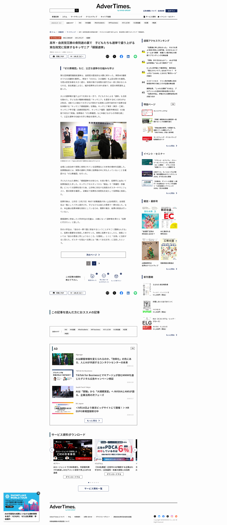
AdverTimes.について (57, 517)
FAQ (69, 517)
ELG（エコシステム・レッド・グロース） (164, 319)
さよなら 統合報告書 (160, 284)
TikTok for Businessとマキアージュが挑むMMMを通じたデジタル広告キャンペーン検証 (105, 376)
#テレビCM (125, 23)
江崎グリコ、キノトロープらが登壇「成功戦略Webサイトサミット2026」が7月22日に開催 (165, 174)
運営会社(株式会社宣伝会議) (123, 517)
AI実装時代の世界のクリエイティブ (150, 264)
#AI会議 (88, 23)
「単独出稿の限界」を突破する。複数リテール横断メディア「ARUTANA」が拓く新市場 (165, 130)
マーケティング (76, 16)
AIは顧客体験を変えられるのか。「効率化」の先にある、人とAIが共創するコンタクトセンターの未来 (103, 360)
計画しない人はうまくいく (163, 301)
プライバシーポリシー (103, 517)
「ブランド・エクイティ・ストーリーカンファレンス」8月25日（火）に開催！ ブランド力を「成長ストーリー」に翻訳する (165, 163)
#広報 (146, 23)
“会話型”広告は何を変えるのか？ (148, 232)
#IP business (113, 23)
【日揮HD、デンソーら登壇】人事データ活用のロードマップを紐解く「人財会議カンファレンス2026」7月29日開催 (165, 184)
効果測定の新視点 (167, 263)
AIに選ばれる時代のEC (165, 232)
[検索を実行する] (77, 10)
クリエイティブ (91, 16)
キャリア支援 (106, 16)
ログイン (171, 11)
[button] (107, 56)
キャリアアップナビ (160, 111)
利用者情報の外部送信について (60, 521)
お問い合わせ (88, 517)
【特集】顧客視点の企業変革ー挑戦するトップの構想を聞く (165, 120)
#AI (80, 23)
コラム (64, 16)
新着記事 (55, 16)
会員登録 (161, 11)
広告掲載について (150, 11)
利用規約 (77, 517)
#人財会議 (137, 23)
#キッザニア (79, 38)
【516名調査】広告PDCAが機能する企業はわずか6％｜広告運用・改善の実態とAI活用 (114, 468)
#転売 (154, 23)
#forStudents (100, 23)
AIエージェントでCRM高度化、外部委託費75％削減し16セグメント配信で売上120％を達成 (72, 470)
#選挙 (88, 38)
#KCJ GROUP (67, 38)
